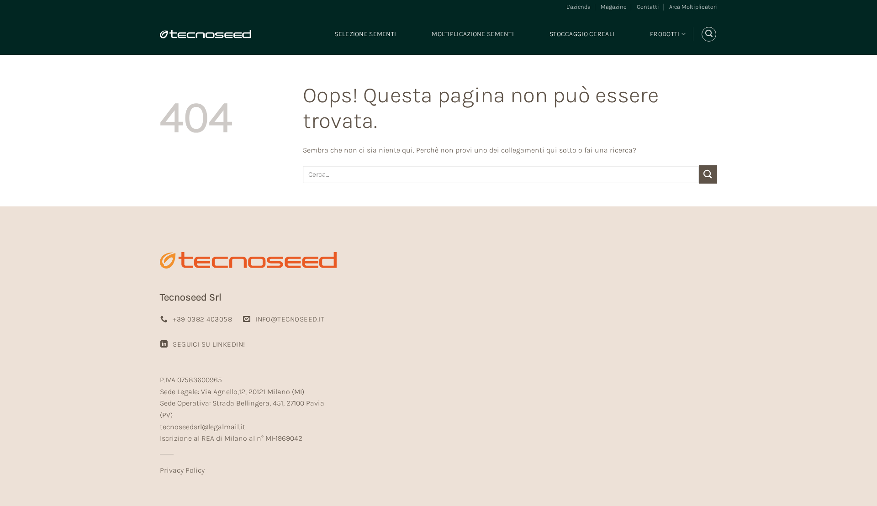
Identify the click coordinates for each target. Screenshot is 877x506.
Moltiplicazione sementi (473, 34)
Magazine (613, 6)
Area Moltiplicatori (693, 6)
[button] (709, 34)
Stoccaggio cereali (581, 34)
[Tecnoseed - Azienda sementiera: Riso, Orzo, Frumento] (205, 34)
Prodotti (664, 34)
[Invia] (708, 174)
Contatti (648, 6)
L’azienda (578, 6)
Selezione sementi (365, 34)
